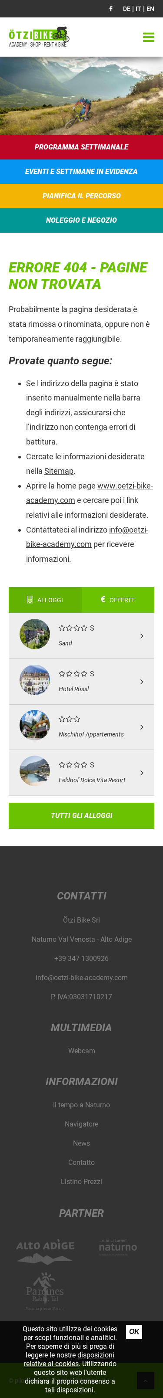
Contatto (81, 1162)
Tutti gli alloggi (82, 815)
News (81, 1143)
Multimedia (81, 1027)
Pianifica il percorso (82, 196)
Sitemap (58, 470)
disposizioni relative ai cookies (69, 1359)
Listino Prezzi (81, 1181)
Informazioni (82, 1081)
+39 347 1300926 (81, 958)
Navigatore (81, 1124)
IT (138, 8)
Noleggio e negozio (81, 220)
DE (126, 8)
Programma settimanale (81, 147)
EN (150, 8)
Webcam (81, 1051)
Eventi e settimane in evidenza (81, 171)
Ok (134, 1331)
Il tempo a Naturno (81, 1105)
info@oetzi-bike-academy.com (82, 978)
